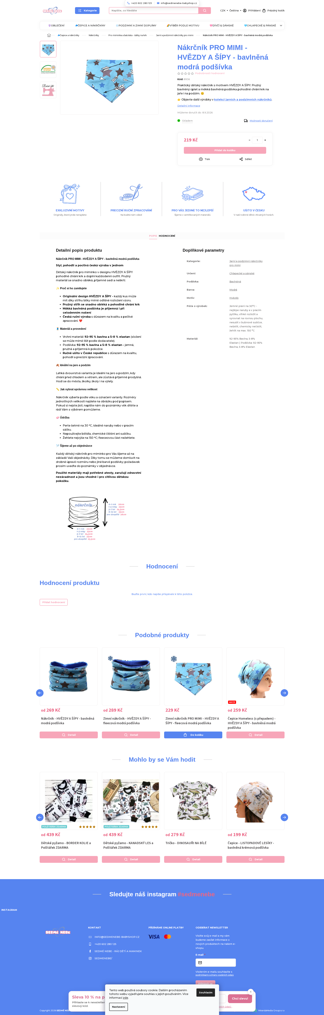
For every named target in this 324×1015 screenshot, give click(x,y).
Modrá (233, 289)
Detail (72, 734)
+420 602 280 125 (105, 944)
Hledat (205, 10)
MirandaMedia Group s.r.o (271, 1010)
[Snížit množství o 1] (249, 140)
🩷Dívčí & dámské (222, 25)
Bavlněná (235, 281)
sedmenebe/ (103, 958)
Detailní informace (188, 105)
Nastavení (118, 1006)
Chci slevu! (240, 998)
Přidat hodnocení (53, 602)
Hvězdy (234, 297)
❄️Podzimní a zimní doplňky (136, 25)
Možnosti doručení (261, 120)
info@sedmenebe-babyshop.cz (117, 936)
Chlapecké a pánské (241, 273)
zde (125, 997)
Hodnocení (167, 235)
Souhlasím (205, 992)
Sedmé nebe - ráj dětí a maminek (118, 951)
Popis (153, 235)
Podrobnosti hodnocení (210, 73)
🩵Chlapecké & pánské (260, 25)
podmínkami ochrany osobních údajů (215, 975)
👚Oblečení (56, 25)
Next (284, 693)
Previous (40, 693)
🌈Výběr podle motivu (183, 25)
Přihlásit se (205, 983)
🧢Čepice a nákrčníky (90, 25)
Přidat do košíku (224, 150)
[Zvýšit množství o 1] (265, 140)
